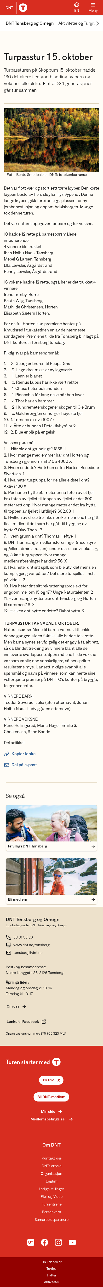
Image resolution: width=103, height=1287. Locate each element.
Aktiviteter (51, 1282)
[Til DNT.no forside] (15, 8)
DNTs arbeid (52, 1166)
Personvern (51, 1212)
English (51, 1181)
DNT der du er (52, 1262)
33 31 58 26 (23, 937)
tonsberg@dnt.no (28, 952)
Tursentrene (52, 1204)
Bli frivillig (51, 1080)
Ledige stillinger (51, 1189)
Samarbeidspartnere (52, 1219)
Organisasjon (51, 1173)
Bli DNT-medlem (51, 1097)
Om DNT (51, 1145)
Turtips (51, 1269)
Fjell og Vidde (52, 1196)
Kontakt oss (52, 1158)
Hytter (51, 1275)
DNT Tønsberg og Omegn (30, 23)
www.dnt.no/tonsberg (31, 945)
